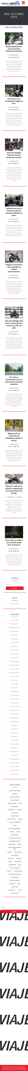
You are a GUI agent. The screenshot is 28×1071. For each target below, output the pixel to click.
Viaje (18, 883)
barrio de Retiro (15, 800)
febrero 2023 (15, 699)
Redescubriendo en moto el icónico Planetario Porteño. (14, 48)
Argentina (14, 793)
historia (20, 819)
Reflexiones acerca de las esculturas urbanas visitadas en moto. (14, 211)
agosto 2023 (15, 676)
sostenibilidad (12, 864)
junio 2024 (15, 639)
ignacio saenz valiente (14, 1038)
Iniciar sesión (15, 603)
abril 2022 (15, 736)
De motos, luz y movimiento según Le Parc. (14, 101)
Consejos (14, 1024)
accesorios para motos (14, 790)
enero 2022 (15, 747)
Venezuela (12, 883)
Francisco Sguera (14, 1032)
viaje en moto (14, 886)
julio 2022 (15, 725)
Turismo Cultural (18, 871)
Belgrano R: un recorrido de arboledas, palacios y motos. (14, 436)
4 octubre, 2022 (11, 497)
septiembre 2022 (15, 717)
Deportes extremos (14, 1026)
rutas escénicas (15, 855)
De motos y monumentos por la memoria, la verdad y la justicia (14, 380)
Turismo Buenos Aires (14, 1059)
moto (14, 1047)
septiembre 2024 (15, 627)
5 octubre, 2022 (14, 444)
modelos (12, 831)
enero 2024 (15, 657)
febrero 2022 (15, 744)
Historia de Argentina (14, 822)
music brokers (14, 1053)
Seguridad (14, 1057)
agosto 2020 (15, 774)
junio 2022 (15, 729)
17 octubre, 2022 (13, 275)
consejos (19, 809)
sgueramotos (18, 861)
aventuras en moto (14, 797)
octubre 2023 (15, 669)
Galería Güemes (15, 816)
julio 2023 (15, 680)
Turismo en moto (15, 877)
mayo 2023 (15, 687)
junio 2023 (15, 684)
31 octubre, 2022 (13, 55)
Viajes (19, 890)
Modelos (14, 1045)
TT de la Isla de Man (15, 867)
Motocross (14, 1049)
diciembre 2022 (15, 706)
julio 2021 (15, 755)
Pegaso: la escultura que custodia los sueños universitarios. (14, 268)
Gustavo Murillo (14, 1034)
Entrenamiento (14, 1028)
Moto (18, 831)
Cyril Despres (14, 812)
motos (19, 844)
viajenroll (19, 497)
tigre (19, 864)
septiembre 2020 (15, 770)
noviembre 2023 (15, 665)
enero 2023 (15, 702)
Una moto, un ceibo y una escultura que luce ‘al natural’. (14, 542)
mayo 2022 (15, 732)
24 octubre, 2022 (13, 161)
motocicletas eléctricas (15, 838)
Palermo (9, 852)
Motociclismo (11, 844)
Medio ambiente (14, 1043)
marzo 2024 (15, 650)
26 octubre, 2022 (13, 107)
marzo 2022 (15, 740)
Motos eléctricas (14, 1051)
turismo (9, 871)
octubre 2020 (15, 766)
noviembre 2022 (15, 710)
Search (14, 588)
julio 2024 (15, 635)
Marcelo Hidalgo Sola (13, 57)
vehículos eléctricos (15, 880)
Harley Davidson (11, 819)
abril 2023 (15, 691)
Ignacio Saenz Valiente (14, 828)
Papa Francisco (18, 852)
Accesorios (14, 1020)
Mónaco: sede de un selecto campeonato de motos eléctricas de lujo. (14, 489)
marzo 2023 (15, 695)
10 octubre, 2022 (13, 388)
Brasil (20, 803)
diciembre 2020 (15, 759)
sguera (10, 861)
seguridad (18, 858)
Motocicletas (14, 834)
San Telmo (10, 858)
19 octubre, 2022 (13, 219)
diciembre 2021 (15, 751)
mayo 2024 (15, 642)
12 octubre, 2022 (13, 331)
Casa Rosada (11, 809)
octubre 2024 (15, 624)
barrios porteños (12, 803)
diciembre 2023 (15, 661)
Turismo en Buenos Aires (15, 874)
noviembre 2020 (15, 762)
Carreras (14, 1022)
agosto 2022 (15, 721)
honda (14, 825)
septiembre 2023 (15, 672)
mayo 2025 (15, 620)
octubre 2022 (15, 714)
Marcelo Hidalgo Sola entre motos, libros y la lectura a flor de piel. (14, 324)
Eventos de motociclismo (14, 1030)
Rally (14, 1055)
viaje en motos (11, 890)
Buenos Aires (14, 806)
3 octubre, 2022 (14, 548)
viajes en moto (14, 893)
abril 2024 (15, 646)
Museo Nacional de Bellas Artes (14, 848)
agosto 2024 (15, 631)
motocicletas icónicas (14, 841)
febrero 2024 (15, 654)
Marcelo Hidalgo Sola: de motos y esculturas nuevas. (14, 155)
